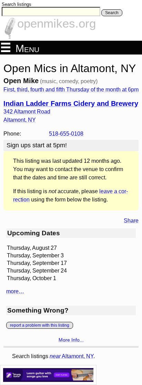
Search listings (16, 4)
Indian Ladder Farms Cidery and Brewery (70, 103)
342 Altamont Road (26, 112)
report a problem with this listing (39, 325)
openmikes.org (56, 23)
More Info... (71, 340)
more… (15, 291)
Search (112, 12)
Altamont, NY (71, 356)
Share (131, 221)
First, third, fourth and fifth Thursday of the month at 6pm (71, 89)
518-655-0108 (66, 134)
